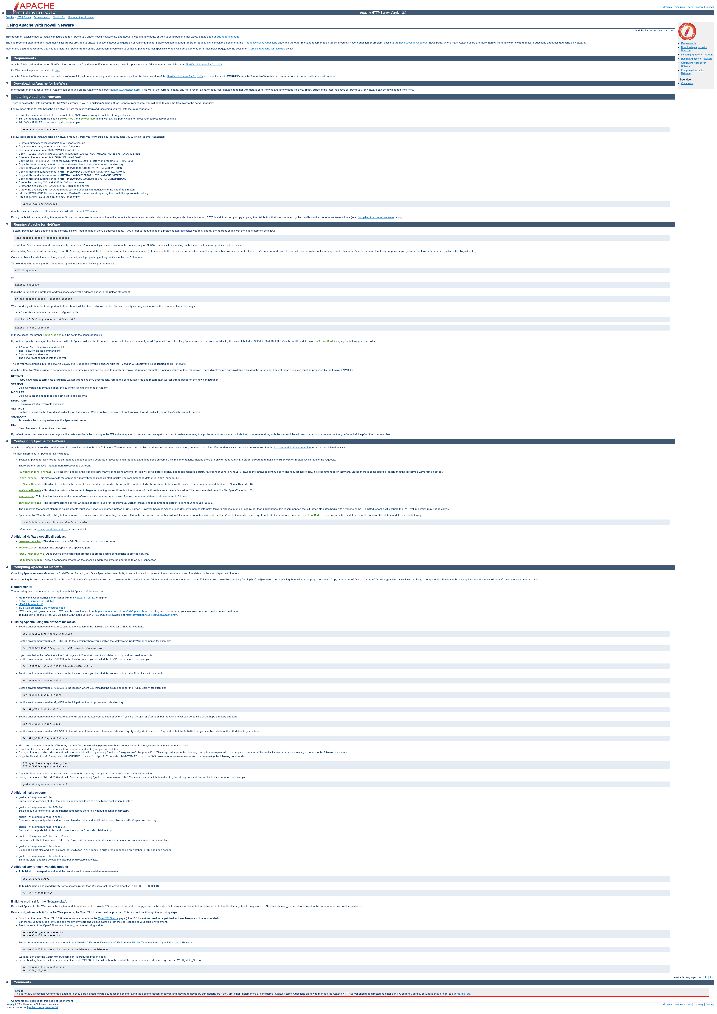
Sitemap (709, 7)
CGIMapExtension (30, 541)
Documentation (42, 17)
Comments (687, 83)
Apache (10, 17)
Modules (667, 7)
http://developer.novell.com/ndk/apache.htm (121, 611)
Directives (679, 7)
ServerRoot (67, 118)
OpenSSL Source (108, 918)
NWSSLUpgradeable (31, 560)
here (57, 70)
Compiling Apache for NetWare (267, 48)
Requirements (688, 43)
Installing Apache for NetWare (697, 54)
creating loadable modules (52, 529)
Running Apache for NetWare (696, 58)
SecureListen (28, 547)
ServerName (88, 118)
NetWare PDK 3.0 (85, 597)
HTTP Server (24, 17)
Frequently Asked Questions (260, 42)
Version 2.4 (59, 17)
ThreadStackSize (30, 502)
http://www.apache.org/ (126, 89)
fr (666, 30)
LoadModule (315, 515)
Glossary (698, 7)
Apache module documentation (292, 447)
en (660, 30)
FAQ (689, 7)
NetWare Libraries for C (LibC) (204, 64)
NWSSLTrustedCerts (31, 553)
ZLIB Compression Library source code (42, 607)
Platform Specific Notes (81, 17)
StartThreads (28, 478)
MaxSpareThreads (30, 490)
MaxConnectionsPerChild (35, 471)
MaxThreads (26, 496)
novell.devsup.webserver (414, 42)
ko (672, 30)
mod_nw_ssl (84, 906)
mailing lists (463, 993)
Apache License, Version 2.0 (42, 1007)
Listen (104, 251)
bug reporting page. (228, 36)
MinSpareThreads (30, 484)
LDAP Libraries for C (31, 604)
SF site (136, 942)
